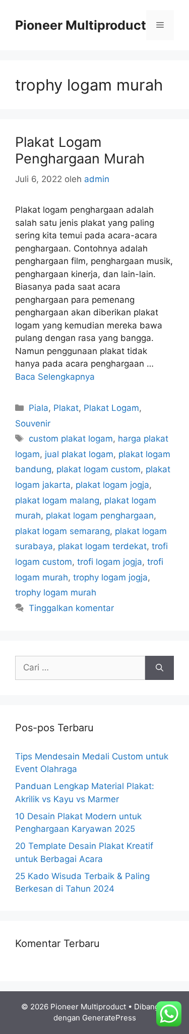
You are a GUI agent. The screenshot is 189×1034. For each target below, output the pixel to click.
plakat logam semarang (62, 531)
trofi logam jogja (109, 562)
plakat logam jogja (112, 485)
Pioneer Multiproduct (80, 25)
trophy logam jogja (110, 577)
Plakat (66, 408)
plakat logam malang (57, 500)
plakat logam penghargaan (100, 515)
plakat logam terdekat (102, 546)
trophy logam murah (55, 592)
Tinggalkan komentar (71, 608)
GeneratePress (109, 1017)
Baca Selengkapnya (55, 377)
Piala (38, 408)
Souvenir (32, 423)
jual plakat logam (79, 454)
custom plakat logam (71, 439)
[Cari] (159, 668)
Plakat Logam (111, 408)
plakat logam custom (98, 469)
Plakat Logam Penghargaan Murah (80, 150)
